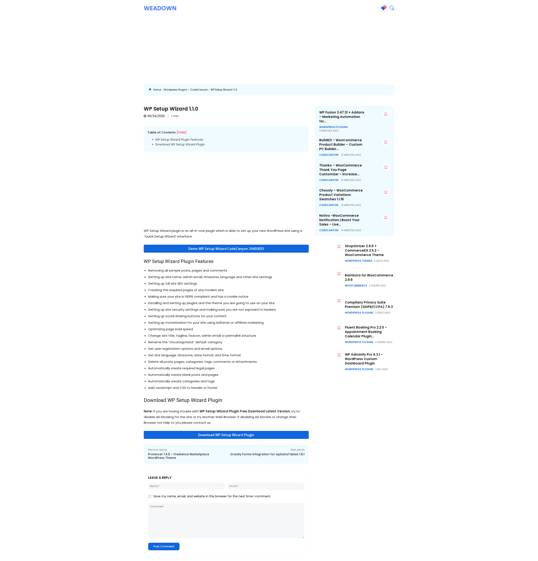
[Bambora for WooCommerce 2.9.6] (329, 280)
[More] (420, 90)
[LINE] (391, 90)
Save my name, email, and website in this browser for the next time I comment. (212, 496)
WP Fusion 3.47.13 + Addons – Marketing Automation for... (341, 116)
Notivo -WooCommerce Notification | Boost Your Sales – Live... (339, 220)
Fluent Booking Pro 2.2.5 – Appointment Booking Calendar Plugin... (366, 331)
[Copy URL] (410, 90)
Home (157, 89)
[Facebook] (304, 90)
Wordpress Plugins (175, 89)
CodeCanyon (199, 89)
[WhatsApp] (333, 90)
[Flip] (400, 90)
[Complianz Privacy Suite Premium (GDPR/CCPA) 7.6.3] (329, 307)
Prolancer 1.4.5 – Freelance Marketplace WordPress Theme (178, 456)
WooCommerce (356, 285)
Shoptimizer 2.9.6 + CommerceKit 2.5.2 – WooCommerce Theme (364, 250)
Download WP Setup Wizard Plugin (180, 145)
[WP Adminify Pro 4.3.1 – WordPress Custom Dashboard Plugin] (329, 361)
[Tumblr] (362, 90)
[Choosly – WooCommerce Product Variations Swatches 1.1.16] (377, 197)
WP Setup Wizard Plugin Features (179, 140)
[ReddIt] (342, 90)
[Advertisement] (269, 48)
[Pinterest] (323, 90)
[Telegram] (371, 90)
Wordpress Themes (358, 261)
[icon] (150, 90)
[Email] (352, 90)
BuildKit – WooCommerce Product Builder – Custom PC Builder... (340, 144)
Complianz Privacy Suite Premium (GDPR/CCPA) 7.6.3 (369, 304)
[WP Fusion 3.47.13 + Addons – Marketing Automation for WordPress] (377, 119)
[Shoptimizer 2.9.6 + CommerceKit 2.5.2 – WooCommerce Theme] (329, 253)
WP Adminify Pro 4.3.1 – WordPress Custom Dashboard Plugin (364, 359)
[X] (313, 90)
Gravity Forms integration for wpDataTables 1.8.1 (267, 454)
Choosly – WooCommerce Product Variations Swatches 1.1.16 (341, 194)
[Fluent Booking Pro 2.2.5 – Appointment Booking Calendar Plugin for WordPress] (329, 334)
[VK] (381, 90)
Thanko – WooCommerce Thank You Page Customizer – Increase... (340, 169)
